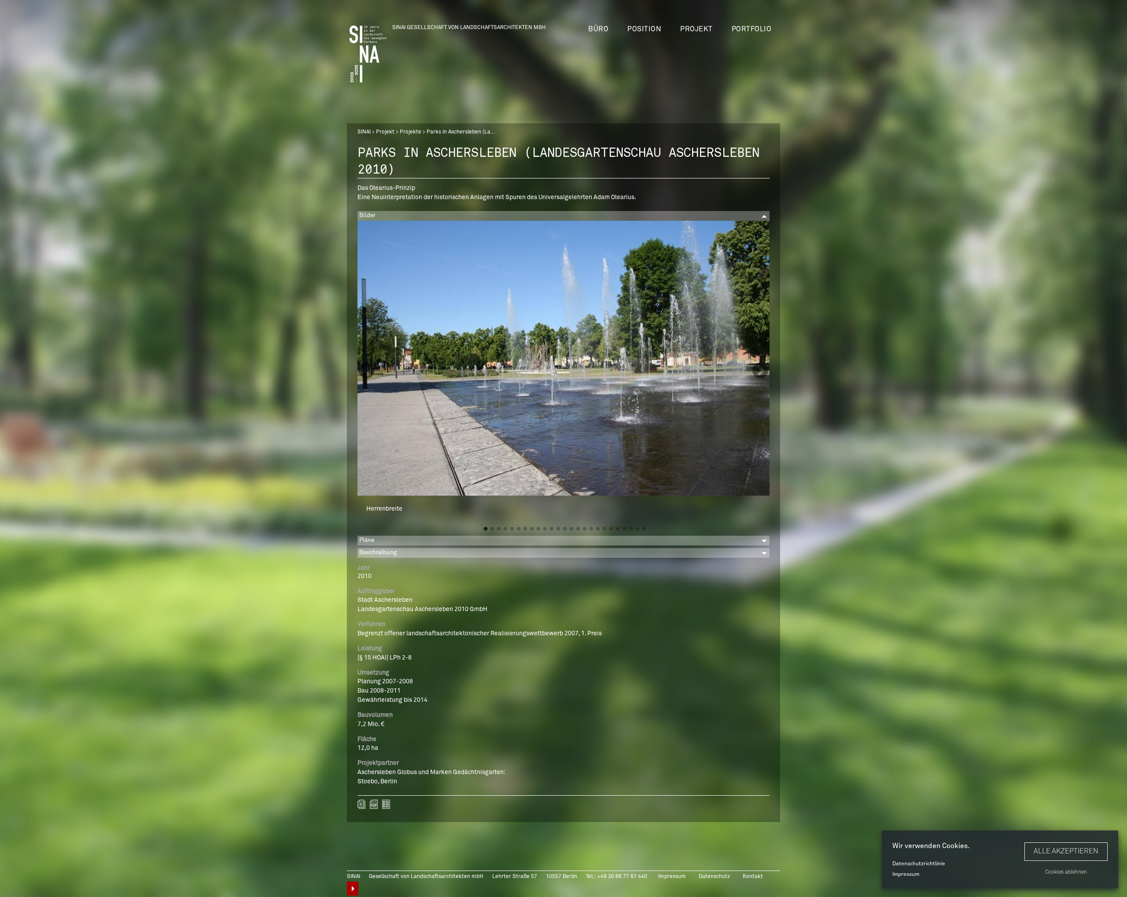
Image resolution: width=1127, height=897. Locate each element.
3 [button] (498, 529)
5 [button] (512, 529)
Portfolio (752, 29)
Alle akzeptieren (1066, 851)
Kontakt (753, 876)
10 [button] (545, 529)
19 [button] (604, 529)
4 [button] (505, 529)
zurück (386, 804)
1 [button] (485, 529)
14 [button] (571, 529)
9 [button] (538, 529)
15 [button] (578, 529)
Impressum (905, 874)
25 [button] (644, 529)
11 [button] (551, 529)
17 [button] (591, 529)
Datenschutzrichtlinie (918, 864)
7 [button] (525, 529)
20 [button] (611, 529)
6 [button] (518, 529)
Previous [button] (366, 371)
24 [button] (637, 529)
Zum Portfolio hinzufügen (361, 804)
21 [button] (617, 529)
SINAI (364, 132)
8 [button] (531, 529)
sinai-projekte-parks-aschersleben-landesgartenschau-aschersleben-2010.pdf (374, 804)
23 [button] (630, 529)
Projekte (410, 132)
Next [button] (760, 371)
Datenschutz (714, 876)
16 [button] (584, 529)
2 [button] (492, 529)
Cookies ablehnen (1066, 872)
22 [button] (624, 529)
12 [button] (558, 529)
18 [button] (597, 529)
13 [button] (564, 529)
